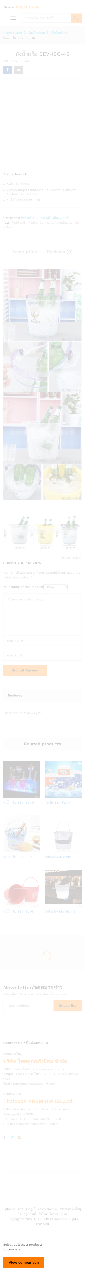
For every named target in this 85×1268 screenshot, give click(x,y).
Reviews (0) (60, 252)
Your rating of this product (23, 586)
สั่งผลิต (33, 222)
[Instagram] (19, 1137)
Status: (8, 174)
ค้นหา (76, 18)
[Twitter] (12, 1137)
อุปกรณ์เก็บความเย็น (53, 222)
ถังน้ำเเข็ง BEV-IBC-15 (60, 911)
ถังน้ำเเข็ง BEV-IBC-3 (59, 857)
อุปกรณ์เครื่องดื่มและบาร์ (52, 217)
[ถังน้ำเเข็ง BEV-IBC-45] (7, 70)
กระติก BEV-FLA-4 (58, 802)
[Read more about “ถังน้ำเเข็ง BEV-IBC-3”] (57, 849)
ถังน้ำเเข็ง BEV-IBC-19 (18, 802)
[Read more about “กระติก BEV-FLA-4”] (57, 795)
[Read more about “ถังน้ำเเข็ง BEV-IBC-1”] (16, 849)
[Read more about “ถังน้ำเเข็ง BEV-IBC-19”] (16, 795)
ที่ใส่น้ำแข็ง (19, 222)
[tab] (24, 254)
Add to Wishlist (26, 795)
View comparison (24, 1262)
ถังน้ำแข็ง (27, 217)
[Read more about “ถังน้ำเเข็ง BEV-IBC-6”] (16, 904)
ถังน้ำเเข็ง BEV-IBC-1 (17, 857)
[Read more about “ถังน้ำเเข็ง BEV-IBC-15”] (57, 904)
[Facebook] (4, 1137)
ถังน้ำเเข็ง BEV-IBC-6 (18, 911)
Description (24, 252)
